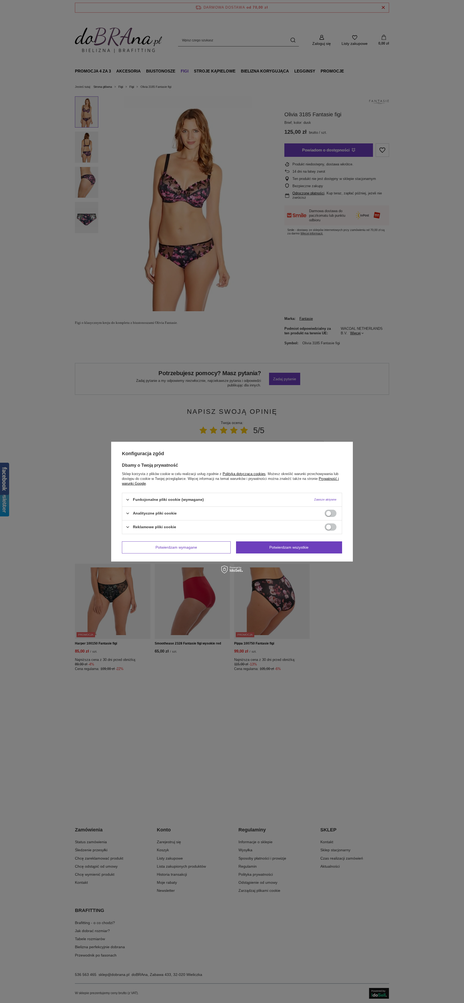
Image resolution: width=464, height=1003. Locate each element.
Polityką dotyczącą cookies (244, 474)
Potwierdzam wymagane (176, 547)
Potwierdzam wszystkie (289, 547)
